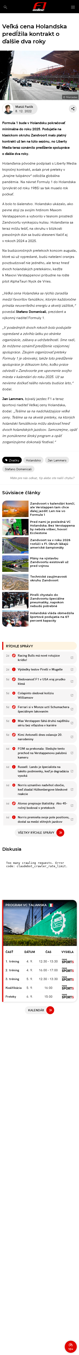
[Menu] (73, 7)
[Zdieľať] (73, 109)
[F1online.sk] (39, 6)
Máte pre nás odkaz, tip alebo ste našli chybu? (42, 478)
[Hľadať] (5, 7)
